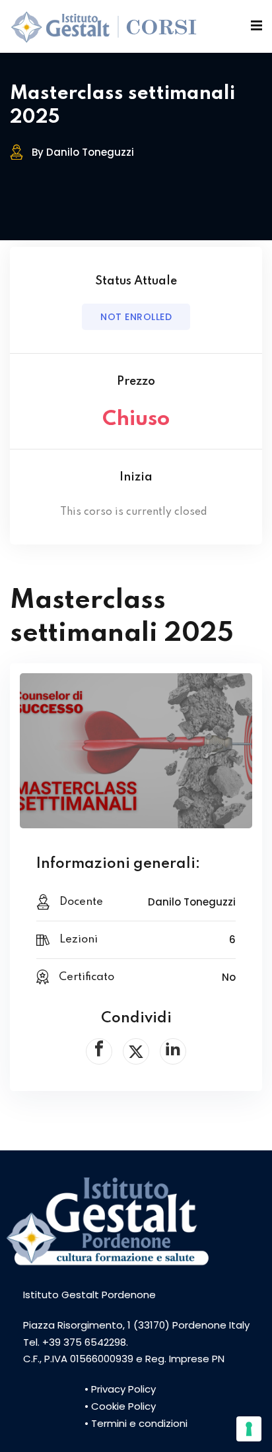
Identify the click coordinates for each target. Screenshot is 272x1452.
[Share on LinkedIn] (173, 1051)
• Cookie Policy (120, 1406)
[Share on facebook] (99, 1051)
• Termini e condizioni (136, 1423)
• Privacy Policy (120, 1389)
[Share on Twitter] (136, 1051)
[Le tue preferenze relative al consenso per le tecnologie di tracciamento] (248, 1428)
